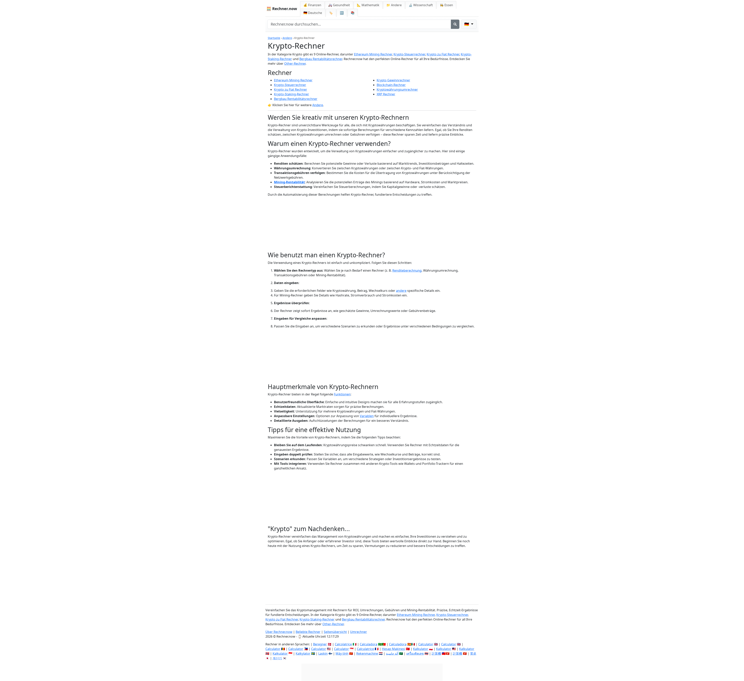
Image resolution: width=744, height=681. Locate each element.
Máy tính (342, 653)
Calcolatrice (343, 644)
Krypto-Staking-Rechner (291, 94)
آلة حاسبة (392, 653)
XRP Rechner (386, 94)
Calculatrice (365, 649)
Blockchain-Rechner (391, 85)
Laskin (323, 653)
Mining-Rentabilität (289, 182)
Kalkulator (420, 649)
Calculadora (368, 644)
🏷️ (331, 13)
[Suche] (455, 24)
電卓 (473, 653)
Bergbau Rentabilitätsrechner (320, 59)
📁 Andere (394, 5)
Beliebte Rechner (308, 632)
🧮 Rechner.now (281, 8)
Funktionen (342, 394)
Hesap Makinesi (393, 649)
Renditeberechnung (407, 270)
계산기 (277, 658)
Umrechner (358, 632)
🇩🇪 (312, 13)
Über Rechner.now (278, 632)
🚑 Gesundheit (339, 5)
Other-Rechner (295, 63)
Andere (287, 38)
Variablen (367, 416)
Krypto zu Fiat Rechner (443, 54)
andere (401, 290)
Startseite (274, 38)
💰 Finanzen (312, 5)
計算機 (436, 653)
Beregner (320, 644)
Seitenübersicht (335, 632)
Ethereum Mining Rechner (373, 54)
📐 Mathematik (368, 5)
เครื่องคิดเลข (415, 653)
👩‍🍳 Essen (446, 5)
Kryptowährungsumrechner (397, 89)
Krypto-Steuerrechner (409, 54)
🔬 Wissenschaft (421, 5)
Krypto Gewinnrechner (393, 80)
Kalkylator (303, 653)
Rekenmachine (367, 653)
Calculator (425, 644)
